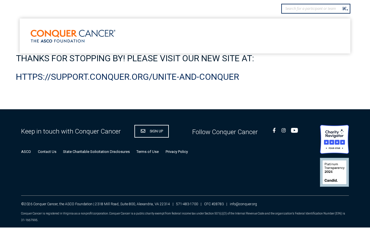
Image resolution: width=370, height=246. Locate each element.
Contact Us (47, 151)
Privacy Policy (177, 151)
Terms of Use (147, 151)
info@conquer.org (243, 204)
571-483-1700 (187, 204)
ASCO (26, 151)
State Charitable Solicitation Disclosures (96, 151)
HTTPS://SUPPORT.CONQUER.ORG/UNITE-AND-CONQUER (127, 77)
